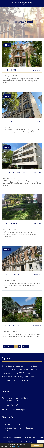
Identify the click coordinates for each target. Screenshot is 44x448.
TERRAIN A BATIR (10, 223)
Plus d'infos (16, 446)
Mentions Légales (30, 438)
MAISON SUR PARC (11, 325)
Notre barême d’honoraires (12, 424)
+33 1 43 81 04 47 (13, 405)
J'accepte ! (36, 445)
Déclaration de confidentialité (18, 442)
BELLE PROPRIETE (10, 70)
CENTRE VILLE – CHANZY (13, 121)
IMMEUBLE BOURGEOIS (13, 274)
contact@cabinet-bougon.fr (16, 409)
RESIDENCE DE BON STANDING (16, 172)
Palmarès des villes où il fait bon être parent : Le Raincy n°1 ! (19, 429)
